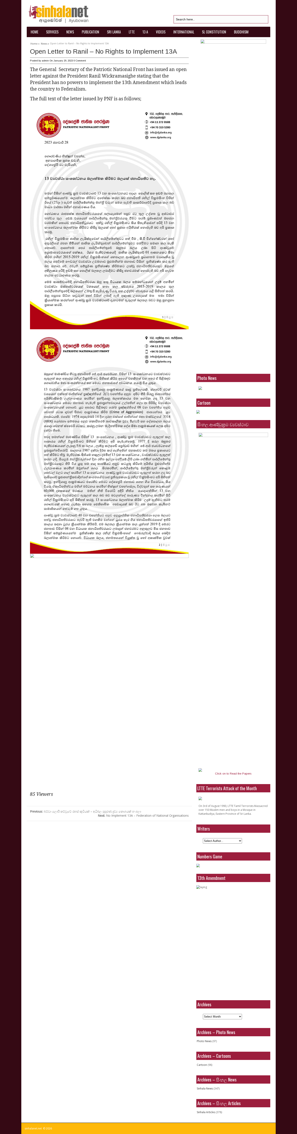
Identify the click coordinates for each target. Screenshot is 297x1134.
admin (45, 60)
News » (45, 43)
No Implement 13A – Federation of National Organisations (143, 815)
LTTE (132, 32)
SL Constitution (214, 32)
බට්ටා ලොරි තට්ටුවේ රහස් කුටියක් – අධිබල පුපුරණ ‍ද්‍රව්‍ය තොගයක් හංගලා (85, 811)
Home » (35, 43)
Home (34, 32)
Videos (160, 32)
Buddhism (241, 32)
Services (52, 32)
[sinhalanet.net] (59, 13)
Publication (90, 32)
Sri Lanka (114, 32)
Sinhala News (205, 1088)
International (183, 32)
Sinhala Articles (206, 1112)
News (70, 32)
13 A (145, 32)
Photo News (204, 1041)
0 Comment (79, 60)
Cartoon (202, 1065)
